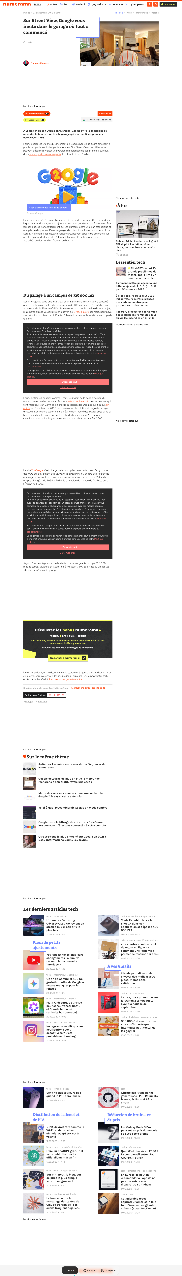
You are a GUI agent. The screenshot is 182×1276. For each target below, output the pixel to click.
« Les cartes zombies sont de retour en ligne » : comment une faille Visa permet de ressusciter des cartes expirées (139, 949)
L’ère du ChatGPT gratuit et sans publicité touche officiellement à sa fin (64, 1154)
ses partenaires (34, 366)
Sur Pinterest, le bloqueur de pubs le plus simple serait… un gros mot (63, 1178)
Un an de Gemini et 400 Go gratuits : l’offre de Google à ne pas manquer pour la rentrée (65, 983)
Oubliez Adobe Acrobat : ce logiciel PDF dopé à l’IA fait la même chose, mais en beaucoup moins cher (137, 245)
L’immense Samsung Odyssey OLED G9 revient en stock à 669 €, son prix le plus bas (65, 925)
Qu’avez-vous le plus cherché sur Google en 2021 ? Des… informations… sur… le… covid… (72, 838)
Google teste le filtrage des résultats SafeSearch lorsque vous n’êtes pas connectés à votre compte (72, 823)
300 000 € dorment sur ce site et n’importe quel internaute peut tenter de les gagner (139, 1026)
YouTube (42, 701)
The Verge (37, 470)
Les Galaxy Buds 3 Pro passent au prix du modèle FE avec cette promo (139, 1130)
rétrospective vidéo (78, 401)
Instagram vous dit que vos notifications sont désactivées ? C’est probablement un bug (64, 1031)
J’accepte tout (69, 381)
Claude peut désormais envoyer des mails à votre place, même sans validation (138, 978)
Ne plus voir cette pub (34, 106)
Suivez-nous (105, 113)
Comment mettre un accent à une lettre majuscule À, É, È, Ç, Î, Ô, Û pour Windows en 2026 (136, 286)
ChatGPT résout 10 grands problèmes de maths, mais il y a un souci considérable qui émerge (142, 273)
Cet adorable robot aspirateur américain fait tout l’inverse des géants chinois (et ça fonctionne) (138, 1203)
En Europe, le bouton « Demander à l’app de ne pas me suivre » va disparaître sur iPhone (138, 1179)
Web (129, 12)
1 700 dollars (81, 312)
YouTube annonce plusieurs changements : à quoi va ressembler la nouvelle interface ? (64, 959)
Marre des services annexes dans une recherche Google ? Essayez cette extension (71, 794)
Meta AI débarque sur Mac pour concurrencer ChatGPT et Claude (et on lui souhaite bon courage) (65, 1007)
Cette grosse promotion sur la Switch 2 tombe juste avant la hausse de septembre (139, 1002)
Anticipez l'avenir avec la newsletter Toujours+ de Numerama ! (71, 766)
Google (29, 701)
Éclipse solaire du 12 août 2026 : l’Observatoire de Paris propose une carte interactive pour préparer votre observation (136, 300)
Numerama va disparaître (132, 324)
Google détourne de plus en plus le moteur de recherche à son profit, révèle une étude (69, 780)
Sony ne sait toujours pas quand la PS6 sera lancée (63, 1094)
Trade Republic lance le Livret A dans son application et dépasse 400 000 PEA (139, 925)
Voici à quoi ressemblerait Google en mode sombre (72, 807)
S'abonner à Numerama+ (65, 657)
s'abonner (170, 4)
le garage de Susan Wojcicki (45, 154)
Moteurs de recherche (147, 12)
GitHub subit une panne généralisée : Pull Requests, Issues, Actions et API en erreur (140, 1097)
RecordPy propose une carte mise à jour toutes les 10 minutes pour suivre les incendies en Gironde (136, 314)
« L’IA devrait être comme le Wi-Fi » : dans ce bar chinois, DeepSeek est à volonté (65, 1131)
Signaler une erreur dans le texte (88, 687)
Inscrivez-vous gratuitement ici (66, 679)
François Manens (39, 63)
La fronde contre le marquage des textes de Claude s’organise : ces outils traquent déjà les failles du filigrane (62, 1203)
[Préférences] (155, 4)
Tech (120, 12)
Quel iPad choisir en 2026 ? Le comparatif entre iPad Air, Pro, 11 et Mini (139, 1154)
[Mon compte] (149, 4)
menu (37, 4)
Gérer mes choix (68, 387)
